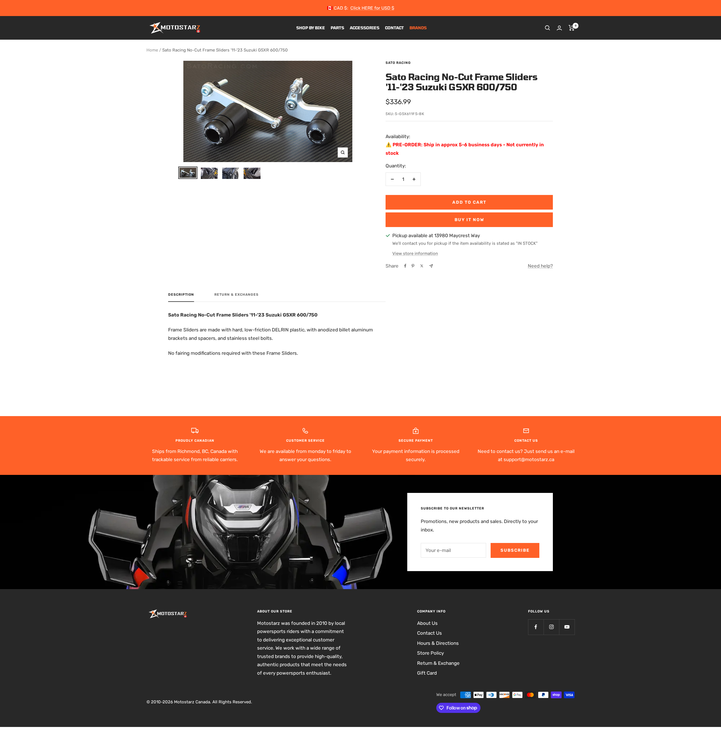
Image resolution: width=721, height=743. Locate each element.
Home (152, 50)
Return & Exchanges (236, 295)
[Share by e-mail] (431, 266)
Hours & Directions (438, 643)
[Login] (559, 28)
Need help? (540, 266)
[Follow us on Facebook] (536, 627)
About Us (427, 623)
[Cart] (572, 28)
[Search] (547, 27)
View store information (415, 253)
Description (181, 295)
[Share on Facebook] (405, 266)
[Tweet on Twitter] (421, 266)
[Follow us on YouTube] (567, 627)
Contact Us (429, 633)
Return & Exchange (438, 663)
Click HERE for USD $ (372, 8)
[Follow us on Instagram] (551, 627)
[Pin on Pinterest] (412, 266)
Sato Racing (398, 63)
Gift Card (427, 673)
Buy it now (469, 219)
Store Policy (430, 653)
